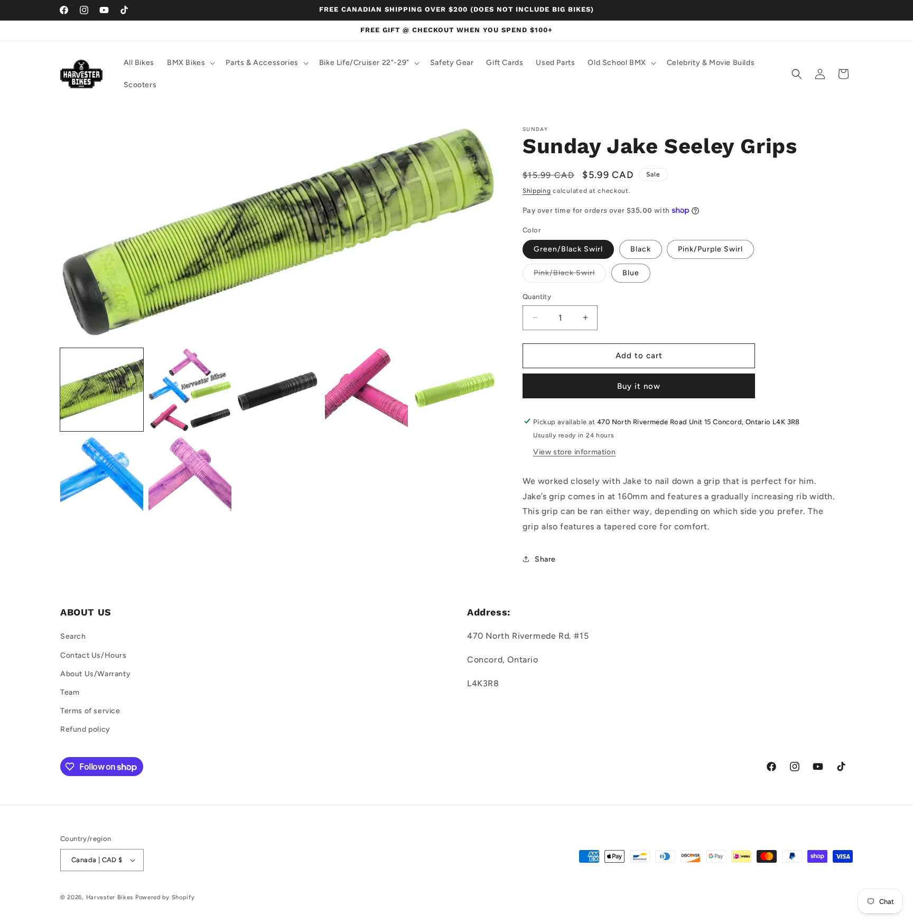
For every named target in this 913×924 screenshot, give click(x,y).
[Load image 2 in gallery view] (189, 389)
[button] (190, 63)
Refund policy (85, 729)
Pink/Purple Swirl (710, 249)
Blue (630, 272)
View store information (574, 451)
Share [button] (545, 559)
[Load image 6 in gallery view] (101, 477)
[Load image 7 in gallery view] (189, 477)
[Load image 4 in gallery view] (366, 389)
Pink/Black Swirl (570, 275)
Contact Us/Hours (93, 655)
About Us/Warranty (95, 673)
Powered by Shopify (165, 897)
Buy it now (638, 385)
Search (73, 636)
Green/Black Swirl (568, 249)
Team (69, 692)
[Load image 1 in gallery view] (101, 389)
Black (640, 249)
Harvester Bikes (110, 897)
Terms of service (90, 710)
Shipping (537, 190)
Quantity (537, 297)
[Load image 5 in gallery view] (454, 389)
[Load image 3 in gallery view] (278, 389)
